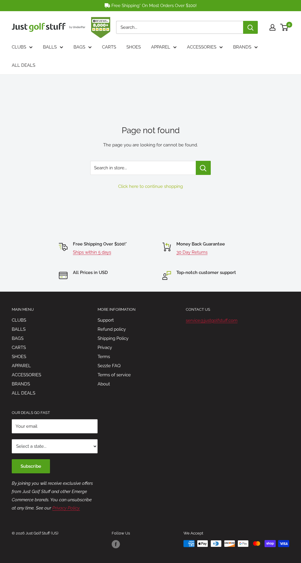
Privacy (105, 347)
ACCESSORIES (201, 47)
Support (106, 320)
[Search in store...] (203, 168)
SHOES (133, 47)
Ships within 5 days (92, 252)
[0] (284, 27)
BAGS (79, 47)
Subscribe (31, 466)
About (104, 384)
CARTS (109, 47)
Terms (104, 356)
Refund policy (112, 329)
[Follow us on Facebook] (116, 544)
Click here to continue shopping (150, 186)
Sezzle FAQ (109, 365)
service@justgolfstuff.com (212, 320)
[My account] (272, 27)
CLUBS (19, 47)
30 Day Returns (192, 252)
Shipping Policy (113, 338)
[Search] (250, 27)
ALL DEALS (23, 65)
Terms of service (114, 374)
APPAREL (160, 47)
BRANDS (242, 47)
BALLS (50, 47)
